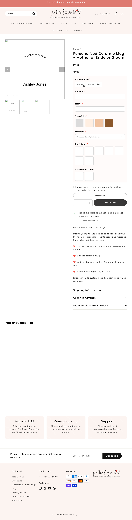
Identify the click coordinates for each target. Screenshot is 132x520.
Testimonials (18, 477)
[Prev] (7, 69)
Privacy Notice (19, 492)
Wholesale (17, 481)
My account (17, 500)
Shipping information (87, 290)
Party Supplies (110, 23)
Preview (100, 195)
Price (76, 65)
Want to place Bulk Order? (90, 305)
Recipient (88, 23)
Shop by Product (23, 23)
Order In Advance (84, 297)
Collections (68, 23)
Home (76, 49)
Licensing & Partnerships (24, 485)
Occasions (47, 23)
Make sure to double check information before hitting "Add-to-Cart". (98, 189)
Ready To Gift (59, 30)
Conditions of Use (21, 496)
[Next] (62, 69)
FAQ (14, 489)
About (78, 30)
